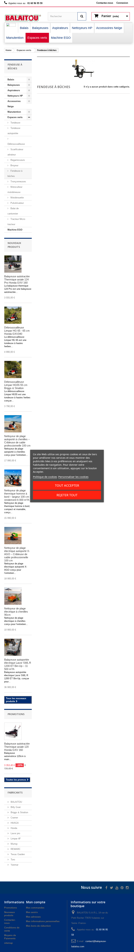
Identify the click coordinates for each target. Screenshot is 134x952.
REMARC (15, 849)
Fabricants (15, 792)
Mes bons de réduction (38, 926)
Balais (11, 79)
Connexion (122, 3)
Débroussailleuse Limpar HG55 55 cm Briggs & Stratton (15, 385)
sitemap (8, 943)
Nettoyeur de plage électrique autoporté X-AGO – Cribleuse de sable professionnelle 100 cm (17, 554)
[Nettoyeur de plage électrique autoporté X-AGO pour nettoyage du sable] (13, 535)
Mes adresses (33, 917)
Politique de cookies (45, 476)
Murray (14, 844)
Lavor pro (15, 833)
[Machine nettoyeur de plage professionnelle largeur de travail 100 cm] (13, 478)
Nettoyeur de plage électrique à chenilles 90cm (16, 611)
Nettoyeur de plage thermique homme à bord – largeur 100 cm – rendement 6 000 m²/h (17, 495)
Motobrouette (17, 197)
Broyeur (14, 165)
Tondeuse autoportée (14, 131)
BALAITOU (16, 802)
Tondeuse (15, 122)
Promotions (16, 714)
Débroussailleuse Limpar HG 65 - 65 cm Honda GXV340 (17, 330)
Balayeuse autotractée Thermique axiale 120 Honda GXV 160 (17, 746)
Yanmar (14, 864)
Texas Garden (17, 854)
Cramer (14, 817)
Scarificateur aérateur (15, 152)
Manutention (14, 112)
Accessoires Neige (14, 104)
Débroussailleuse (16, 144)
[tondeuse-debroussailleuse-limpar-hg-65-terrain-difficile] (13, 315)
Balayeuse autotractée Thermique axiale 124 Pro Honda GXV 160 (17, 279)
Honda (13, 828)
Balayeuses (14, 85)
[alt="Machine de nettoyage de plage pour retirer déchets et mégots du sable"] (13, 424)
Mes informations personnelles (42, 921)
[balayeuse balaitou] (23, 18)
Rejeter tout (67, 495)
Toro (12, 859)
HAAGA (14, 823)
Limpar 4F (15, 838)
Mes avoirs (32, 912)
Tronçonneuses (18, 181)
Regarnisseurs (17, 160)
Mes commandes (35, 907)
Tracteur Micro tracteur (16, 222)
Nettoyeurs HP (15, 95)
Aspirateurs (14, 90)
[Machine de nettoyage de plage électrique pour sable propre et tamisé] (13, 596)
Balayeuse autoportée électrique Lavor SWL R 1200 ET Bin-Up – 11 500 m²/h (17, 664)
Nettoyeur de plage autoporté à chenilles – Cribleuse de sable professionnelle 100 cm (17, 441)
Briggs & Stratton (19, 812)
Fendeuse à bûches (15, 173)
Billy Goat (15, 807)
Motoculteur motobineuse (15, 189)
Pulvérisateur (17, 203)
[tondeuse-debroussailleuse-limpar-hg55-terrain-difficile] (13, 369)
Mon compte (35, 902)
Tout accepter (67, 485)
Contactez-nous (104, 3)
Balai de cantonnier (13, 211)
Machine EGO (15, 229)
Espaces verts (15, 117)
